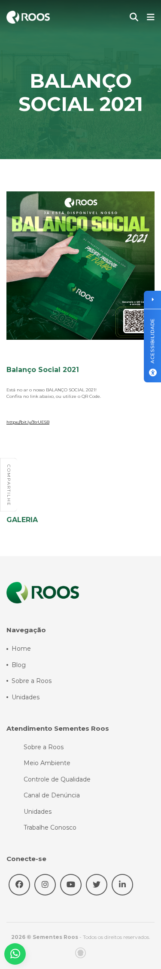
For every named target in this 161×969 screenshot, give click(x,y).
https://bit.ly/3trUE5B (27, 422)
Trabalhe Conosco (50, 827)
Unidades (25, 697)
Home (21, 648)
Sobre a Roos (32, 681)
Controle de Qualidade (57, 779)
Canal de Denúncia (52, 795)
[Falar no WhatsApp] (15, 954)
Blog (19, 665)
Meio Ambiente (47, 763)
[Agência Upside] (80, 952)
